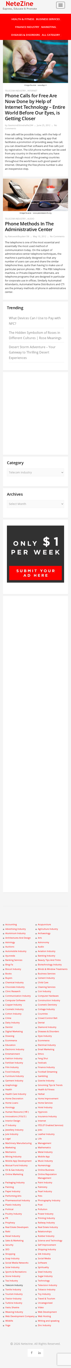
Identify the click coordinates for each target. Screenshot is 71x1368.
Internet (32, 90)
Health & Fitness (22, 19)
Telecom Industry (15, 90)
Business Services (48, 19)
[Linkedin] (39, 1352)
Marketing (48, 27)
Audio (30, 218)
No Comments (57, 236)
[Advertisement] (35, 413)
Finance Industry (27, 27)
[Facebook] (32, 1352)
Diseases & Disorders (25, 35)
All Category (51, 35)
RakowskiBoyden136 (18, 236)
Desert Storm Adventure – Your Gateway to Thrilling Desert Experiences (32, 352)
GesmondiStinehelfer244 (20, 125)
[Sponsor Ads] (35, 581)
